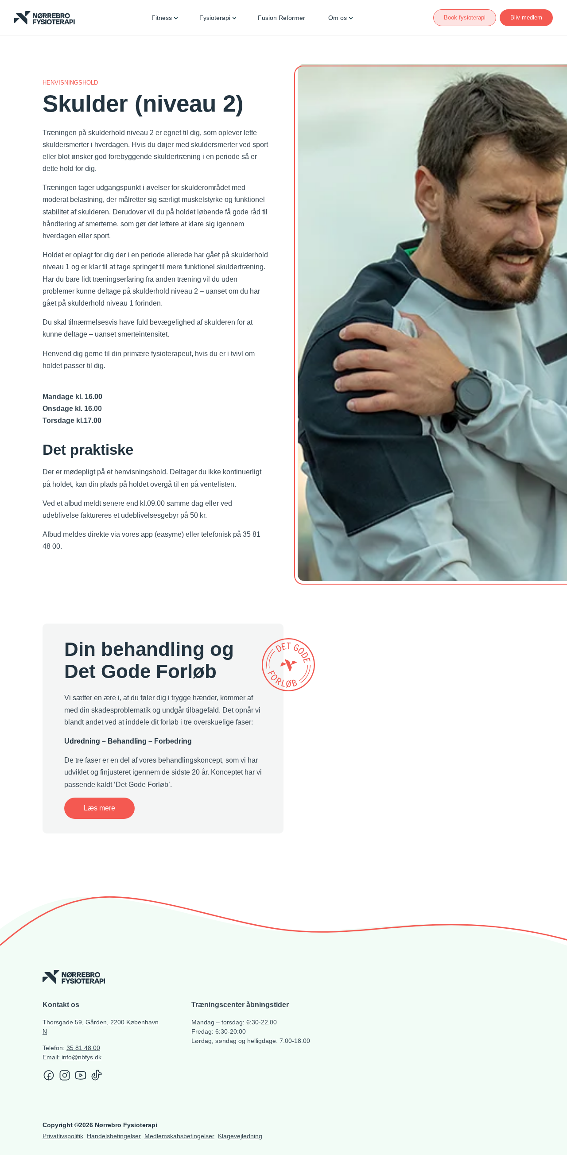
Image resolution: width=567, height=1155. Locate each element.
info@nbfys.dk (81, 1057)
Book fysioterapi (464, 17)
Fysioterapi (214, 17)
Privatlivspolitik (63, 1135)
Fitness (161, 17)
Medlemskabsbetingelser (179, 1135)
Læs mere (99, 808)
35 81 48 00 (83, 1047)
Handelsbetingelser (114, 1135)
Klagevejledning (240, 1135)
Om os (337, 17)
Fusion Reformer (281, 17)
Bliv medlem (526, 17)
